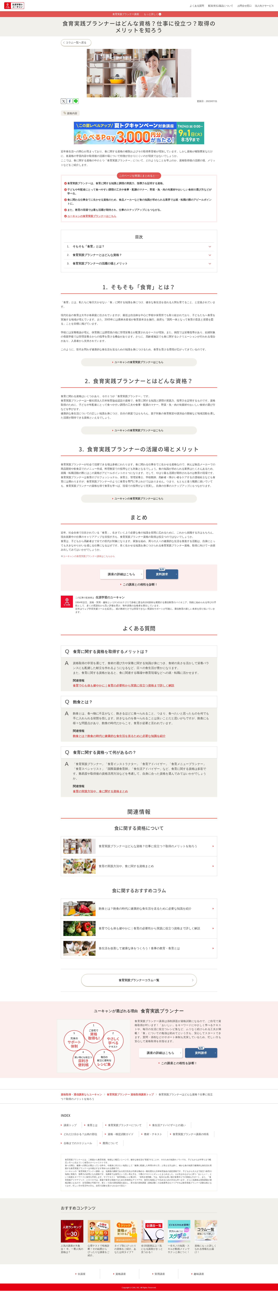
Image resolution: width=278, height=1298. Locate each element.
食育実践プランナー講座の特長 (191, 1134)
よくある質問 (197, 5)
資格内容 (72, 113)
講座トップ (70, 1125)
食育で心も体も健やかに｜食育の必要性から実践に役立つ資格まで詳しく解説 (123, 685)
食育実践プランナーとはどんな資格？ (97, 255)
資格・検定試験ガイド (121, 1134)
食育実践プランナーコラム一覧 (139, 980)
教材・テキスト (153, 1134)
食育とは (92, 1125)
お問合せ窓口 (244, 5)
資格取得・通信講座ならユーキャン (81, 1094)
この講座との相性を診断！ (140, 584)
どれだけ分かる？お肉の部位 (80, 1134)
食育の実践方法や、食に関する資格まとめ (100, 791)
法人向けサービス (264, 5)
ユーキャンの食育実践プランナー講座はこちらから (89, 556)
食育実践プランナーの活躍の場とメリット (100, 263)
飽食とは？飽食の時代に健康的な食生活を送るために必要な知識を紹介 (119, 736)
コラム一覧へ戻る (76, 42)
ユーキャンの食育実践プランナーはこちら (91, 216)
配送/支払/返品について (220, 5)
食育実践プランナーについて (125, 1125)
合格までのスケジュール (78, 1143)
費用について (110, 1143)
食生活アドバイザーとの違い (169, 1125)
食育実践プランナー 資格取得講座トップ (130, 1094)
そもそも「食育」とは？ (89, 246)
